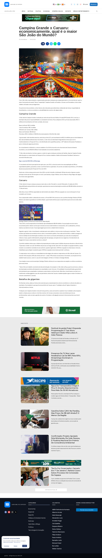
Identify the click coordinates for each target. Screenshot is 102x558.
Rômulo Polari (56, 543)
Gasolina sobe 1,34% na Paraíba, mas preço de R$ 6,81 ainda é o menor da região (65, 413)
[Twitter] (74, 4)
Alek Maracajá (56, 515)
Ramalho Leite (57, 540)
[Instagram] (77, 4)
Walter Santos (57, 548)
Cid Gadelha (56, 523)
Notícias (30, 11)
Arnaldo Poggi (57, 521)
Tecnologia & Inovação (36, 530)
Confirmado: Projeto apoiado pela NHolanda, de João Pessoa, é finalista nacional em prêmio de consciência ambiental (65, 439)
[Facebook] (71, 4)
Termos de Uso (17, 542)
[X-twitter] (15, 512)
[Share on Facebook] (47, 43)
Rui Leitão (55, 546)
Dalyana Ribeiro (57, 526)
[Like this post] (43, 43)
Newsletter (94, 4)
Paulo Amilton (56, 537)
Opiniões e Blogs (57, 11)
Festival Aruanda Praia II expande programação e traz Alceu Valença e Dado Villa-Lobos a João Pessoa (66, 331)
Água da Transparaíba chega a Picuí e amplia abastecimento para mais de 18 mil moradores (65, 388)
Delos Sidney (56, 529)
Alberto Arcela (57, 512)
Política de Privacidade (8, 542)
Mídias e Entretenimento (81, 11)
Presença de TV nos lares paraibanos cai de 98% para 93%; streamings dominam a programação (66, 356)
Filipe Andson (56, 534)
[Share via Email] (58, 43)
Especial (31, 512)
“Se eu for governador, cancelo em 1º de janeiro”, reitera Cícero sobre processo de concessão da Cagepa (65, 471)
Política (38, 11)
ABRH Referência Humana (60, 509)
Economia (46, 11)
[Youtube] (80, 4)
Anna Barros (24, 39)
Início (23, 11)
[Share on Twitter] (51, 43)
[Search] (97, 11)
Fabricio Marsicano (58, 532)
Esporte (68, 11)
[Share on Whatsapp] (55, 43)
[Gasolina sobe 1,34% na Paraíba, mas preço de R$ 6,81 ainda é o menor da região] (35, 419)
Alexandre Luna (57, 518)
